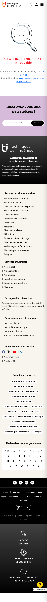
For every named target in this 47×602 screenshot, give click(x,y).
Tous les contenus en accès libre (19, 336)
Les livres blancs (11, 323)
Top (7, 451)
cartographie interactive (25, 303)
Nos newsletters (11, 357)
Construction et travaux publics (19, 207)
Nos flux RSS (9, 361)
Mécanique (9, 234)
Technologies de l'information (18, 246)
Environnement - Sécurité (16, 211)
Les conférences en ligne (15, 327)
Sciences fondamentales (15, 242)
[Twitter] (9, 351)
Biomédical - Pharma (13, 203)
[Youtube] (14, 351)
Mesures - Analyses (13, 230)
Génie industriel (11, 215)
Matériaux (9, 227)
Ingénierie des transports (16, 219)
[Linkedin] (20, 351)
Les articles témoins (13, 331)
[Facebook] (3, 351)
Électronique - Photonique (16, 250)
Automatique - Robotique (16, 199)
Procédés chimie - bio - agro (17, 238)
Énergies (8, 255)
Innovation (9, 223)
